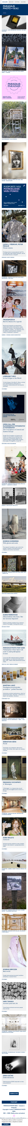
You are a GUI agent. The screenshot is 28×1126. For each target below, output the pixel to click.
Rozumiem (6, 1124)
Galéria (23, 2)
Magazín (5, 2)
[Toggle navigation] (4, 12)
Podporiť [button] (14, 1102)
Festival (17, 2)
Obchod (11, 2)
